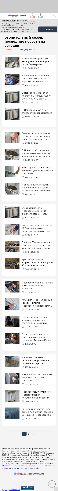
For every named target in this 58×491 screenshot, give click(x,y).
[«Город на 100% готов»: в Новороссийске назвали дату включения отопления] (29, 190)
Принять (48, 29)
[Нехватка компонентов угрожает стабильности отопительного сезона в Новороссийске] (29, 323)
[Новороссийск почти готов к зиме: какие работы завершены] (29, 288)
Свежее (8, 50)
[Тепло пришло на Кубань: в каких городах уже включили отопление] (29, 173)
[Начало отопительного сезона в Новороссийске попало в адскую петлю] (29, 363)
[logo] (29, 474)
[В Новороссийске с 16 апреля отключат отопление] (29, 115)
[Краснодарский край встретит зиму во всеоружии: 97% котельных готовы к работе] (29, 265)
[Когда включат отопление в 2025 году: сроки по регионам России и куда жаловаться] (29, 231)
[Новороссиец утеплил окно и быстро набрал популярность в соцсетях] (29, 397)
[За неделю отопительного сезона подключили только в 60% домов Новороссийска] (29, 415)
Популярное (26, 50)
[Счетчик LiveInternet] (40, 489)
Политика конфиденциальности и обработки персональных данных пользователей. (29, 467)
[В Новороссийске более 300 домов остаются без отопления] (29, 380)
